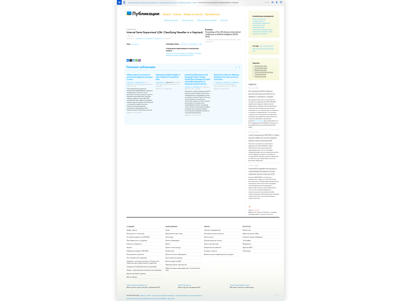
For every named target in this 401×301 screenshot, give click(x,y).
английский (135, 44)
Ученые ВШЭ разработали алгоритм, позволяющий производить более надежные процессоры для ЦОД (262, 171)
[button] (180, 70)
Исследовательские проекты (214, 233)
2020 (264, 49)
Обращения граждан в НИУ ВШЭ (138, 251)
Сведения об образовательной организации (142, 267)
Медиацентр (247, 244)
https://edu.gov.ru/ (184, 285)
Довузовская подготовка (173, 233)
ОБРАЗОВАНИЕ (171, 226)
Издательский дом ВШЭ (251, 233)
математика (256, 31)
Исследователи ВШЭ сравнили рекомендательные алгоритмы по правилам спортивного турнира (261, 94)
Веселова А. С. (198, 87)
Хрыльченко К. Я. (160, 82)
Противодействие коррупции (137, 258)
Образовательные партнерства (176, 265)
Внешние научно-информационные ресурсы (219, 254)
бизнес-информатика (259, 19)
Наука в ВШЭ (224, 20)
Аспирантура (169, 251)
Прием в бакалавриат (172, 240)
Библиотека (247, 230)
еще (254, 51)
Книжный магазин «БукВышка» (253, 237)
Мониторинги (209, 237)
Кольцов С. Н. (159, 38)
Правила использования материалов (207, 20)
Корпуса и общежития (134, 244)
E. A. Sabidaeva (234, 82)
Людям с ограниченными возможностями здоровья (144, 270)
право (271, 31)
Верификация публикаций (171, 20)
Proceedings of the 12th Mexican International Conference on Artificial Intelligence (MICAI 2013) (223, 34)
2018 (271, 49)
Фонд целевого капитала (135, 254)
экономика (263, 34)
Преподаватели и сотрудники (137, 240)
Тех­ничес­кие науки (260, 76)
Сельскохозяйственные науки (263, 72)
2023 (254, 49)
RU (265, 2)
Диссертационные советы (213, 240)
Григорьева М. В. (139, 82)
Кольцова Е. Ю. (150, 38)
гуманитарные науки (259, 25)
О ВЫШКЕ (131, 226)
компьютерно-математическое (262, 29)
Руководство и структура (135, 233)
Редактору (276, 295)
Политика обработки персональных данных (189, 295)
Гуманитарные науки (260, 66)
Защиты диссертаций (211, 244)
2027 (261, 46)
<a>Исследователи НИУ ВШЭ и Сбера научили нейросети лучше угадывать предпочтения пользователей (263, 138)
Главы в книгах (193, 14)
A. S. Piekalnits (225, 82)
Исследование (258, 121)
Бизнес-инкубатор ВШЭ (173, 261)
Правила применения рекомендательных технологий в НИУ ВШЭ (147, 298)
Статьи (177, 14)
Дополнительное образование (175, 254)
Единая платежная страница (136, 273)
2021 (261, 49)
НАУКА (207, 226)
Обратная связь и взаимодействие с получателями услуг (182, 269)
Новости (252, 84)
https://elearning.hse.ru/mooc (240, 285)
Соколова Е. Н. (131, 82)
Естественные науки (260, 68)
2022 (257, 49)
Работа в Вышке (132, 277)
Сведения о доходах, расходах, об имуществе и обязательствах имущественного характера (143, 262)
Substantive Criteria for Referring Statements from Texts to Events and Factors (226, 77)
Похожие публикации (141, 67)
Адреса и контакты (145, 295)
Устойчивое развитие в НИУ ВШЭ (138, 237)
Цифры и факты (132, 230)
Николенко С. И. (140, 38)
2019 (268, 49)
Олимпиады (169, 237)
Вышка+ (167, 244)
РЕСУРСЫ (247, 226)
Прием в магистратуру (173, 247)
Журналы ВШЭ (248, 247)
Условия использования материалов (163, 295)
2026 (264, 46)
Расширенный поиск (188, 20)
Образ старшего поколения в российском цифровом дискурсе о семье (140, 77)
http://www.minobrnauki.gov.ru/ (137, 285)
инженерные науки (258, 27)
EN (268, 2)
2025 (268, 46)
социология (256, 34)
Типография (247, 240)
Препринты (212, 14)
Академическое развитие (212, 247)
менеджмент (264, 31)
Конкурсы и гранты (210, 251)
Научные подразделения (212, 230)
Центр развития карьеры (173, 258)
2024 (271, 46)
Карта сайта (171, 298)
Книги (167, 14)
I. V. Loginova (217, 82)
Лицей (167, 230)
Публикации (145, 13)
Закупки (129, 247)
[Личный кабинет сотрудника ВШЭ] (276, 2)
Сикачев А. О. (189, 87)
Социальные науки (260, 74)
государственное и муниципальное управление (261, 22)
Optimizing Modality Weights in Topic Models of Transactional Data (168, 77)
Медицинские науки (260, 70)
